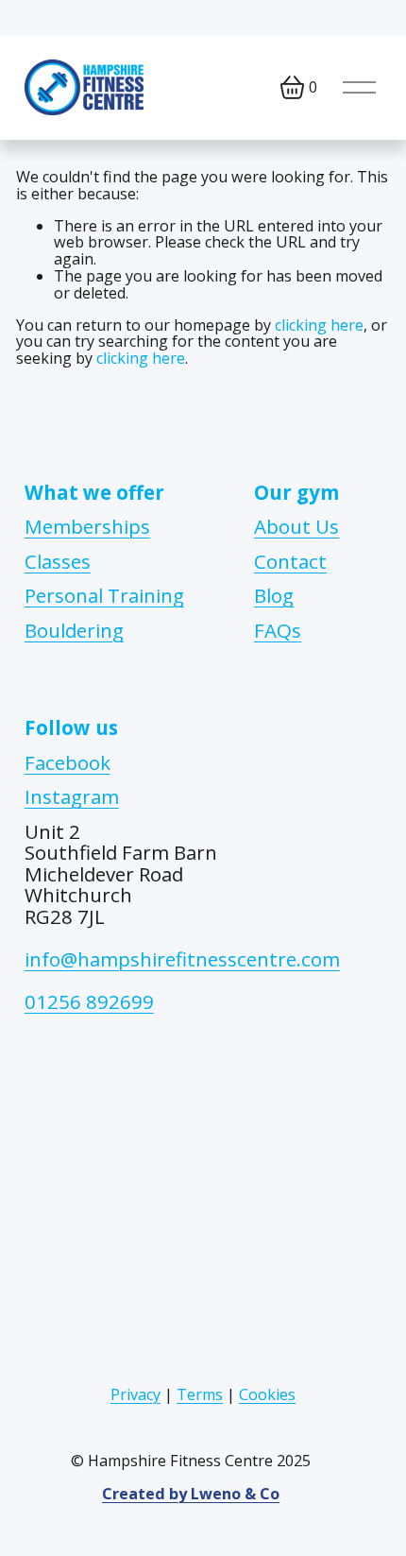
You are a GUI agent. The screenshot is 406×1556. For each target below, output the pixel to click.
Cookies (267, 1395)
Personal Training (104, 596)
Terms (200, 1395)
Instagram (72, 797)
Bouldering (74, 630)
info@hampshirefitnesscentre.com (182, 959)
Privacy (135, 1395)
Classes (58, 562)
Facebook (67, 763)
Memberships (87, 527)
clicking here (319, 325)
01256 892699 (89, 1000)
